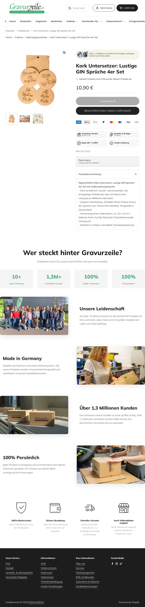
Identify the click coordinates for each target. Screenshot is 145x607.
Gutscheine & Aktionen (87, 581)
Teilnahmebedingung (52, 581)
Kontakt (9, 568)
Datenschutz (47, 577)
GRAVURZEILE (36, 602)
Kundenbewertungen (87, 586)
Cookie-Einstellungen (52, 586)
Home (9, 37)
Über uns (80, 563)
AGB (43, 563)
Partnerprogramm (85, 572)
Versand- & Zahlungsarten (19, 572)
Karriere (80, 568)
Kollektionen (23, 31)
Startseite (10, 31)
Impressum (46, 572)
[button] (127, 7)
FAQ (8, 563)
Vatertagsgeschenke (36, 37)
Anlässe (19, 37)
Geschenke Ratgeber (16, 577)
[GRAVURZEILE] (27, 8)
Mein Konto (106, 7)
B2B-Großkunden (85, 577)
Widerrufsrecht (48, 568)
